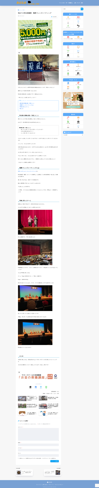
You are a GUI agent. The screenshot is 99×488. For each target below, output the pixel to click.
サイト (19, 453)
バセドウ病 (68, 123)
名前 (19, 442)
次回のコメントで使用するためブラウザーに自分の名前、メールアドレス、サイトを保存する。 (37, 458)
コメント (20, 427)
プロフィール (51, 484)
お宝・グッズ (77, 2)
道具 (78, 27)
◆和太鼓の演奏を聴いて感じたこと (27, 103)
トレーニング (68, 18)
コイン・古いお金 (78, 84)
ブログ (78, 56)
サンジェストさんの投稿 (78, 38)
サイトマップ (38, 484)
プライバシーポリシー (59, 484)
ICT (66, 2)
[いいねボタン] (19, 53)
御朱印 (68, 88)
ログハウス (68, 66)
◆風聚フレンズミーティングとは (26, 105)
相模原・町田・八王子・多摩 (53, 393)
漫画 (78, 88)
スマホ (68, 48)
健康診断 (78, 123)
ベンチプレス (78, 18)
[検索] (82, 9)
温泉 (68, 70)
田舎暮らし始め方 (78, 74)
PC (78, 48)
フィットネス (62, 2)
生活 (82, 2)
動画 (78, 52)
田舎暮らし (71, 2)
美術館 (68, 127)
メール (20, 447)
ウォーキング (68, 27)
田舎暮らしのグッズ (78, 70)
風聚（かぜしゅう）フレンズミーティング (27, 171)
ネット (68, 52)
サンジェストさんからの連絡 (68, 38)
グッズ (68, 84)
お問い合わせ (44, 484)
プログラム (68, 56)
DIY (68, 119)
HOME (50, 482)
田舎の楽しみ (78, 66)
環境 (68, 74)
